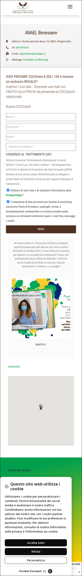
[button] (10, 298)
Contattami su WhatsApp (35, 59)
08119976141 (22, 47)
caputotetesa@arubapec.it (32, 53)
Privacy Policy (14, 195)
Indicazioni (14, 366)
